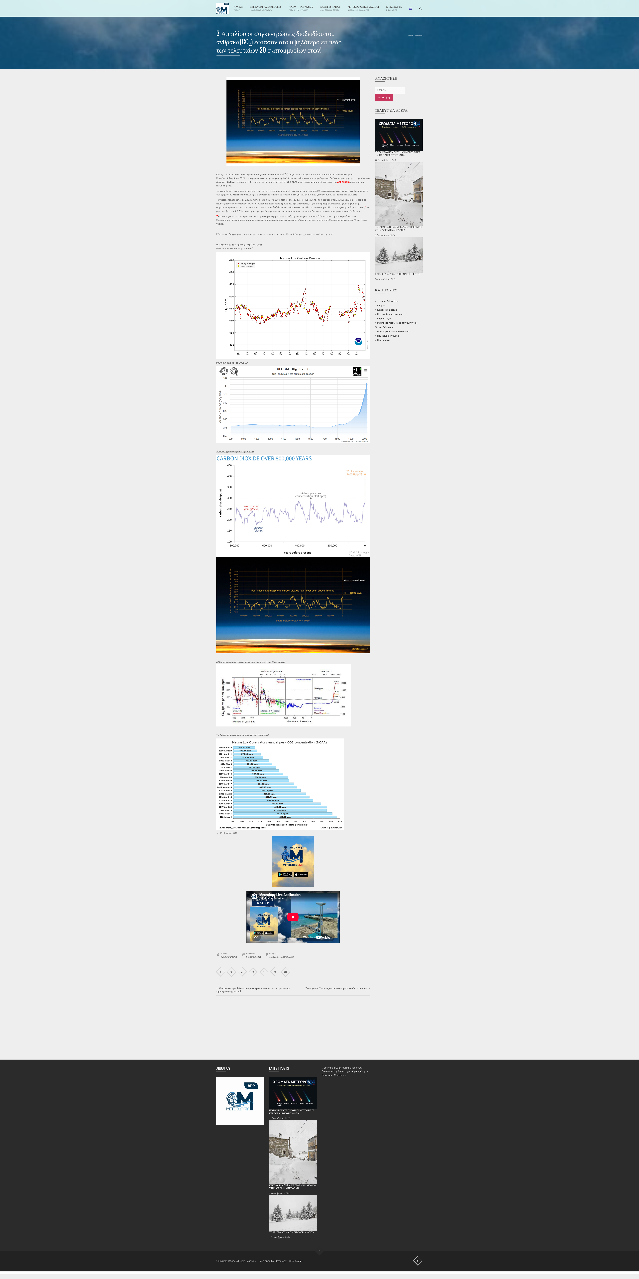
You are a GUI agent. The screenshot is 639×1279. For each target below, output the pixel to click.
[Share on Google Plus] (264, 972)
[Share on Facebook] (220, 972)
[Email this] (285, 972)
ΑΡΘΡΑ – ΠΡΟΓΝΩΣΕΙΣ (301, 8)
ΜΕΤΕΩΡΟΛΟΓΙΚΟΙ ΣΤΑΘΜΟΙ (363, 8)
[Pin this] (275, 972)
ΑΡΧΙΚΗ (238, 8)
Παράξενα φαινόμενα (388, 335)
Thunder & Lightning (388, 301)
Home (410, 35)
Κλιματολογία (287, 956)
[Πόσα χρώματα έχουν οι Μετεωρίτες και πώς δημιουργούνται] (399, 135)
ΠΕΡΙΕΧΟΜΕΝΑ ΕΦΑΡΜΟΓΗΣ (265, 8)
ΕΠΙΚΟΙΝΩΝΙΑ (394, 8)
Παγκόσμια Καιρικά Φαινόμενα (393, 331)
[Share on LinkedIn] (242, 972)
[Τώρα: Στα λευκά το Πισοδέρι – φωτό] (399, 255)
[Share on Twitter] (231, 972)
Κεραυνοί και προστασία (390, 314)
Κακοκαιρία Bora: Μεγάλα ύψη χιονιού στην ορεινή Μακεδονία (398, 228)
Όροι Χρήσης (359, 1071)
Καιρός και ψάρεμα (387, 309)
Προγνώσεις (383, 340)
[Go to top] (319, 1251)
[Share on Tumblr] (253, 972)
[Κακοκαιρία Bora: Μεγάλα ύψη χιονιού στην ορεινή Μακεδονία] (399, 194)
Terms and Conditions (334, 1075)
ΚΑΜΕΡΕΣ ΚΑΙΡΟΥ (330, 8)
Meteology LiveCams (229, 956)
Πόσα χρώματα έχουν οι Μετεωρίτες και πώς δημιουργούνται (397, 154)
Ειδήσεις (419, 35)
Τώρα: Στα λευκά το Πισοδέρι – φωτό (397, 274)
